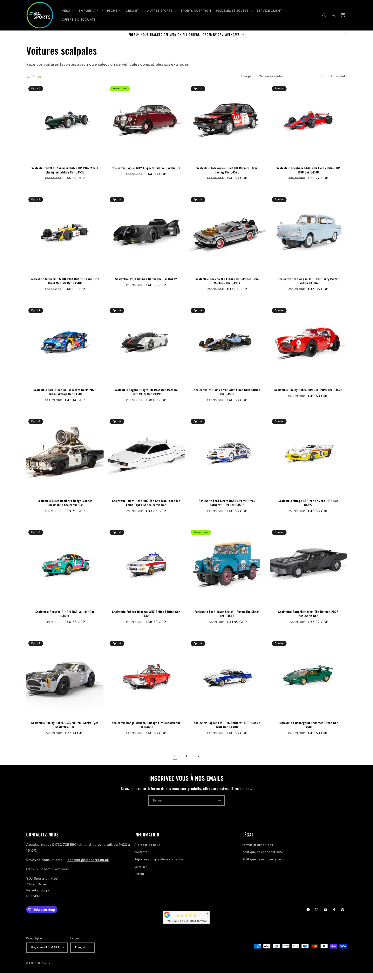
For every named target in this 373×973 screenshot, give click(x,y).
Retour (139, 874)
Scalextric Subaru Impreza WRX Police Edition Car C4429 (146, 614)
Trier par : (247, 76)
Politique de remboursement (263, 859)
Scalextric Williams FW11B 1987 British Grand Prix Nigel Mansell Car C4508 (65, 281)
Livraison (141, 866)
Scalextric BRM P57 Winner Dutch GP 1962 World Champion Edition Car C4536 (64, 170)
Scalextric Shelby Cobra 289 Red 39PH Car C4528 (308, 390)
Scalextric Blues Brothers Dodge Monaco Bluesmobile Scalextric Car (64, 503)
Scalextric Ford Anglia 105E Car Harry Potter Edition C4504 (308, 281)
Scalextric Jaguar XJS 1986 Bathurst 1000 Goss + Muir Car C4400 (227, 725)
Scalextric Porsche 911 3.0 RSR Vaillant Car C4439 (64, 614)
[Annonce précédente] (27, 34)
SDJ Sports (43, 963)
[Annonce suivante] (346, 34)
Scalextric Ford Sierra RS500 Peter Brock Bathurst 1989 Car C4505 (227, 503)
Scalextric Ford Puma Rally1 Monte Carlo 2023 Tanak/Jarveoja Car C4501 (64, 392)
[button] (67, 10)
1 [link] (175, 756)
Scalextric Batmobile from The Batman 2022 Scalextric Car (308, 614)
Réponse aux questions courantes (159, 859)
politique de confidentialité (262, 852)
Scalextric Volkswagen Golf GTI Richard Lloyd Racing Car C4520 (227, 170)
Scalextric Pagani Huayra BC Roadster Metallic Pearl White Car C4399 (146, 392)
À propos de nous (147, 844)
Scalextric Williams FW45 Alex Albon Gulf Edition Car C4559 (227, 392)
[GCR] (167, 914)
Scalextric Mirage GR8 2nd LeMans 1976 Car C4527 (308, 503)
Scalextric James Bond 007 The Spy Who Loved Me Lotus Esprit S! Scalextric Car (146, 503)
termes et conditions (257, 844)
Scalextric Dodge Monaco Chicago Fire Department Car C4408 (146, 725)
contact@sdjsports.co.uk (88, 860)
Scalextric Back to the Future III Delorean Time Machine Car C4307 (227, 281)
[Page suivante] (198, 756)
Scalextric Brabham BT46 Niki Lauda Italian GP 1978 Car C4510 (308, 170)
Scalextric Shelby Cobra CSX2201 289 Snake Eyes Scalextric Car (64, 725)
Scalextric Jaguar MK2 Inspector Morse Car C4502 (146, 168)
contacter (141, 852)
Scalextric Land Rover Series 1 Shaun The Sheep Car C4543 (227, 614)
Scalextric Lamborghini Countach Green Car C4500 (308, 725)
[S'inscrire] (219, 800)
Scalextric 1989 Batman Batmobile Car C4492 (146, 279)
